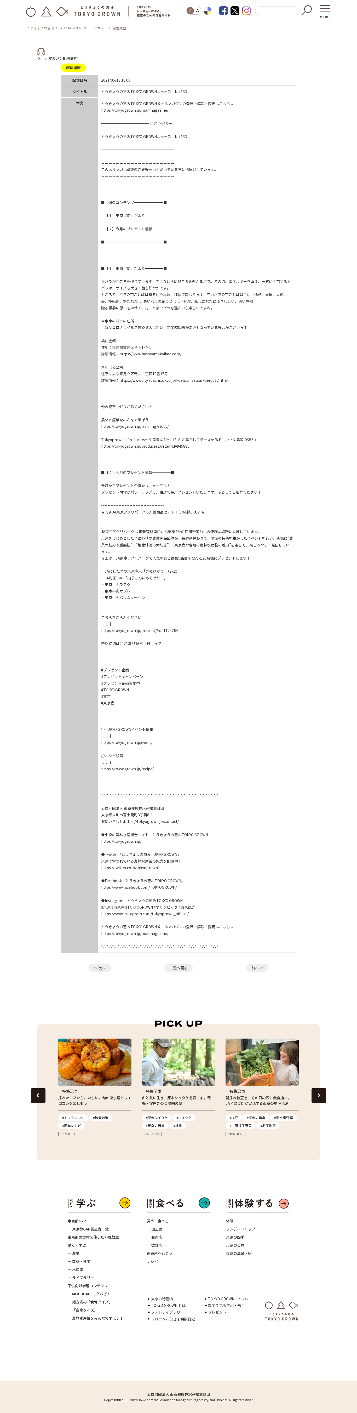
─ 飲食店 (154, 1245)
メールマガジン (95, 27)
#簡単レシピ (71, 1125)
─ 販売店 (154, 1237)
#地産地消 (100, 1117)
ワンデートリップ (240, 1229)
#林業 (177, 1125)
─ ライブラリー (81, 1277)
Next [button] (319, 1095)
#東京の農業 (155, 1125)
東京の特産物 (162, 1298)
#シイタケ (184, 1117)
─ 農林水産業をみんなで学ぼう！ (95, 1318)
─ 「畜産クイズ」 (83, 1310)
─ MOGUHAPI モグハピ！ (89, 1293)
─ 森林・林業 (79, 1261)
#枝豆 (233, 1117)
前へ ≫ (257, 967)
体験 (229, 1220)
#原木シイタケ (157, 1117)
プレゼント (217, 1312)
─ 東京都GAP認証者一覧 (88, 1229)
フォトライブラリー (167, 1312)
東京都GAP (77, 1220)
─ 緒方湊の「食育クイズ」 (90, 1301)
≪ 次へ (100, 967)
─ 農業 (73, 1253)
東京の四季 (235, 1237)
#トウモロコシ (73, 1117)
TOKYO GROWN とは (168, 1305)
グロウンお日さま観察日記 (173, 1318)
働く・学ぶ (77, 1245)
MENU (325, 15)
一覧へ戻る (178, 967)
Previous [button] (38, 1095)
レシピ (152, 1261)
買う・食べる (158, 1220)
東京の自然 (235, 1245)
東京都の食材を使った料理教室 (93, 1237)
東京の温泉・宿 (239, 1253)
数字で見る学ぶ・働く (226, 1305)
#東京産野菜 (283, 1117)
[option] (94, 1088)
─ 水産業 (75, 1269)
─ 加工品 (154, 1229)
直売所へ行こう (159, 1253)
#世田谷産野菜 (240, 1125)
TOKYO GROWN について (229, 1298)
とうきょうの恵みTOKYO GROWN (52, 27)
